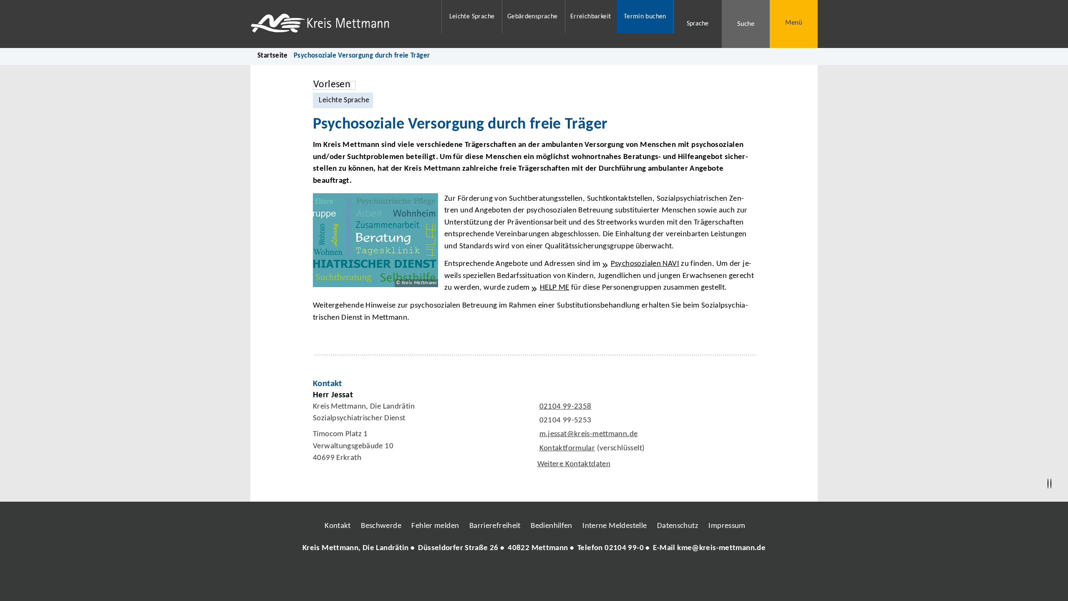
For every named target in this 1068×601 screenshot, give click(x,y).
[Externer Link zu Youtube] (552, 573)
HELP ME (554, 288)
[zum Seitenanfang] (1050, 484)
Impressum (726, 526)
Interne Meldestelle (614, 526)
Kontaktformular (567, 448)
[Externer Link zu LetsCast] (589, 573)
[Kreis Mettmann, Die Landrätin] (534, 549)
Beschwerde (381, 526)
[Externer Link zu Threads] (514, 573)
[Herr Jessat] (534, 432)
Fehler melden (435, 526)
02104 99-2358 (564, 407)
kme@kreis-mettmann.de (721, 548)
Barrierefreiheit (495, 526)
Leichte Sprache (472, 16)
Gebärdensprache (532, 16)
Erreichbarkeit (590, 16)
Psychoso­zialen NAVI (645, 264)
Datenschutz (677, 526)
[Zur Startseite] (340, 24)
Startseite (272, 55)
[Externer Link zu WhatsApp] (570, 573)
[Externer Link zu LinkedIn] (533, 573)
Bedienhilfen (551, 526)
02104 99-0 (624, 548)
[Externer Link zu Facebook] (477, 573)
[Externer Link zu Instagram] (495, 573)
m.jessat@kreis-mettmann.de (587, 434)
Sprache (697, 23)
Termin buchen (645, 16)
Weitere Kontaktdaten (574, 464)
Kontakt (338, 526)
